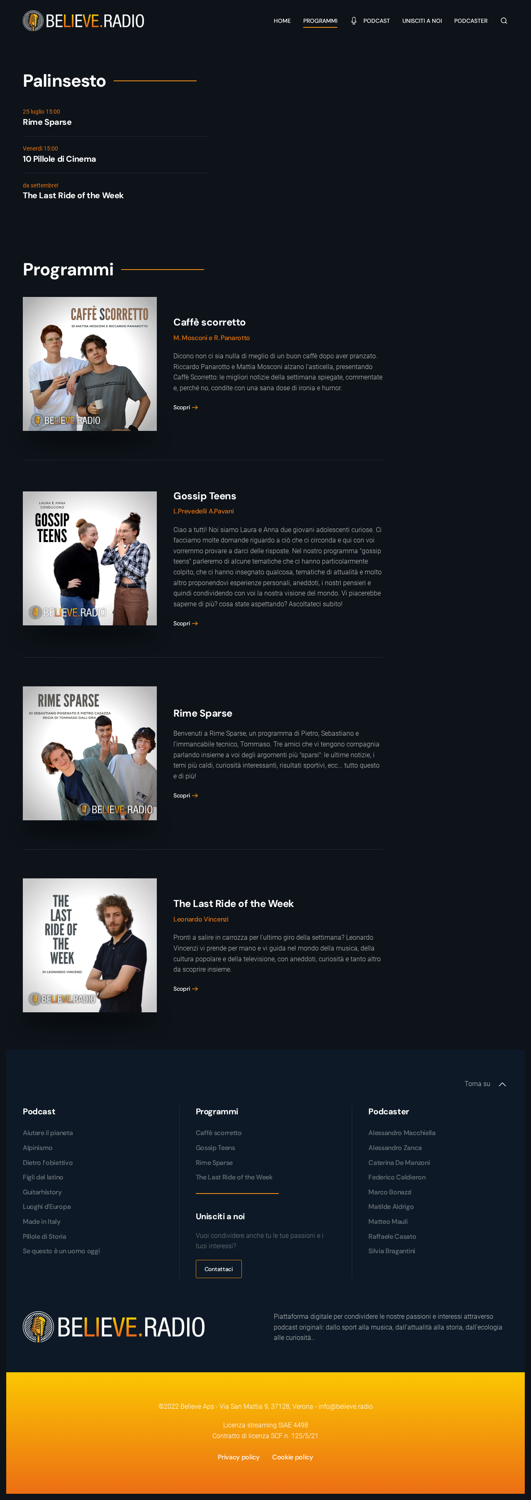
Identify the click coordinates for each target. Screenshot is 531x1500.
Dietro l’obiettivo (48, 1162)
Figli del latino (43, 1177)
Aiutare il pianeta (48, 1132)
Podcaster (470, 20)
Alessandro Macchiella (401, 1132)
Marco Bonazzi (390, 1192)
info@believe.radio (346, 1406)
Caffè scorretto (219, 1132)
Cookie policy (292, 1457)
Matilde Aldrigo (391, 1206)
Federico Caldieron (396, 1177)
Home (282, 20)
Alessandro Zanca (394, 1147)
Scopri (181, 407)
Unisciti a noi (422, 20)
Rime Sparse (214, 1162)
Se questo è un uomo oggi (61, 1251)
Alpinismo (38, 1147)
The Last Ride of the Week (234, 1177)
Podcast (376, 20)
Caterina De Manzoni (399, 1162)
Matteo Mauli (387, 1221)
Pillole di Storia (44, 1236)
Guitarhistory (42, 1192)
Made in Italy (42, 1221)
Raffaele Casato (392, 1236)
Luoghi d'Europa (47, 1206)
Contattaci (219, 1269)
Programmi (320, 20)
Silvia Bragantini (391, 1251)
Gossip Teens (215, 1147)
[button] (504, 20)
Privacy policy (239, 1457)
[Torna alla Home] (84, 20)
